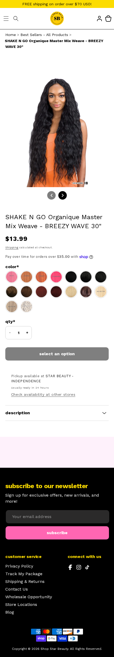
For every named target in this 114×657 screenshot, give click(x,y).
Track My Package (23, 574)
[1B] (86, 277)
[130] (41, 291)
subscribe (57, 532)
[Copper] (26, 277)
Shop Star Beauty (54, 649)
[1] (71, 277)
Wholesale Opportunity (28, 597)
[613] (71, 291)
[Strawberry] (56, 277)
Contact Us (16, 589)
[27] (11, 291)
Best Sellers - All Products (44, 35)
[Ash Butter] (100, 291)
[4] (86, 291)
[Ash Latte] (11, 306)
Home (10, 35)
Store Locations (21, 604)
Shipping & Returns (25, 581)
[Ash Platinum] (26, 306)
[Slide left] (51, 195)
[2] (100, 277)
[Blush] (11, 277)
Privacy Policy (19, 566)
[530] (56, 291)
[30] (26, 291)
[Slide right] (62, 195)
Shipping (12, 247)
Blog (9, 612)
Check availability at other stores (43, 394)
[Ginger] (41, 277)
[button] (6, 18)
